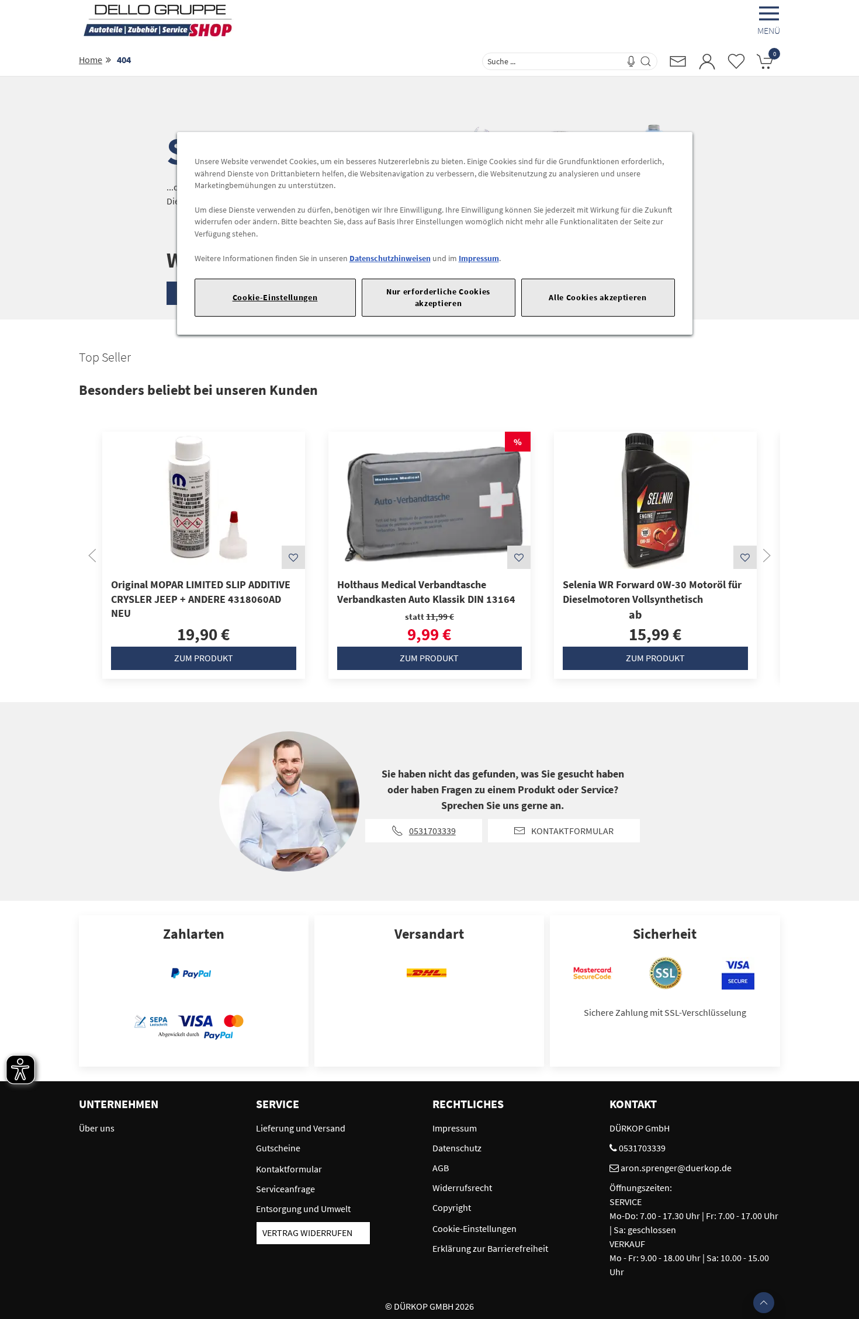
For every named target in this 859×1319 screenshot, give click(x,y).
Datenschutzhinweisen (390, 258)
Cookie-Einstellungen (275, 297)
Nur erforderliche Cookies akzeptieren (438, 297)
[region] (434, 233)
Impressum (479, 258)
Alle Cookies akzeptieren (598, 297)
